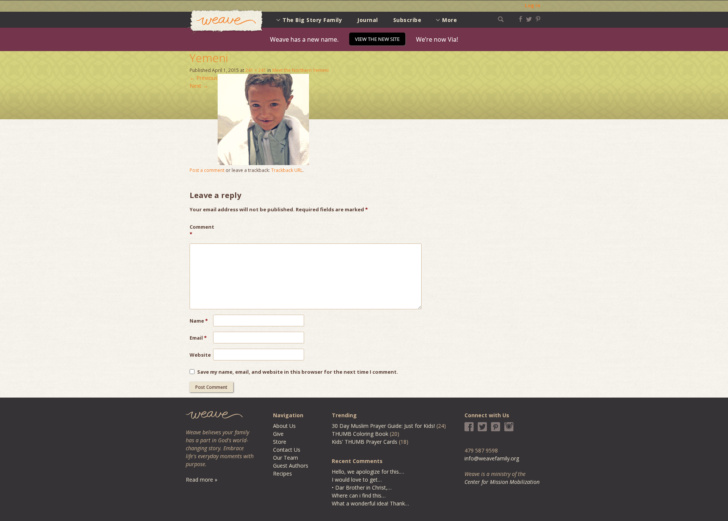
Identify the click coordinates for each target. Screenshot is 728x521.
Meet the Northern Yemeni (300, 70)
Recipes (282, 473)
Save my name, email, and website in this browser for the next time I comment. (297, 371)
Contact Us (286, 449)
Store (279, 441)
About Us (284, 425)
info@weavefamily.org (491, 458)
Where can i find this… (359, 495)
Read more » (201, 479)
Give (278, 433)
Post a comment (207, 170)
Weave (225, 22)
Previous (204, 77)
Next (199, 85)
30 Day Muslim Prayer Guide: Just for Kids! (383, 425)
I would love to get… (357, 479)
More (449, 19)
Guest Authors (290, 465)
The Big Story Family (312, 19)
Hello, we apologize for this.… (368, 471)
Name (199, 320)
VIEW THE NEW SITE (377, 39)
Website (200, 354)
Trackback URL (287, 170)
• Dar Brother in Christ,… (362, 487)
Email (198, 337)
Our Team (285, 457)
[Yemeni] (263, 163)
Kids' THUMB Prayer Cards (364, 441)
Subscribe (407, 19)
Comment (201, 230)
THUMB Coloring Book (360, 433)
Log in (532, 5)
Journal (367, 19)
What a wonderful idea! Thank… (370, 503)
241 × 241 (255, 70)
